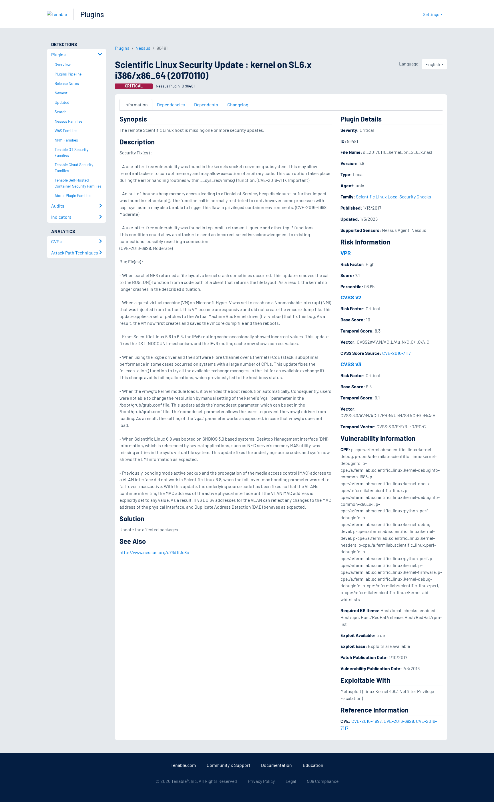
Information (136, 104)
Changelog (237, 104)
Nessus (143, 48)
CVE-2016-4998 (366, 721)
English (432, 64)
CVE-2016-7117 (396, 353)
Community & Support (228, 765)
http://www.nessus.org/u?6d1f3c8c (154, 552)
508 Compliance (322, 781)
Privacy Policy (261, 781)
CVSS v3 (350, 364)
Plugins (92, 14)
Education (313, 765)
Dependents (206, 104)
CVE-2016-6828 (399, 721)
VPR (345, 252)
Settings (431, 14)
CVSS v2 (350, 297)
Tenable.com (183, 765)
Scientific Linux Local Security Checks (393, 196)
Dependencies (171, 104)
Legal (291, 781)
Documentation (276, 765)
